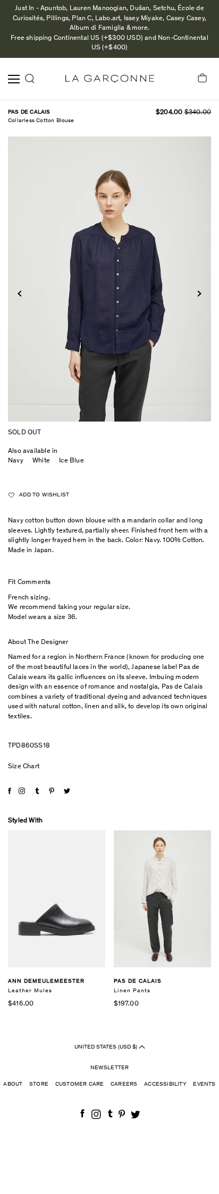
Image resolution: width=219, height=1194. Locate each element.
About (12, 1084)
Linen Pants (132, 991)
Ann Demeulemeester (46, 981)
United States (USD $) (106, 1047)
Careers (124, 1084)
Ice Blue (71, 461)
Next (198, 293)
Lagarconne (109, 79)
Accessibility (165, 1084)
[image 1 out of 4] (109, 279)
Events (204, 1084)
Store (38, 1084)
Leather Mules (30, 991)
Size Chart (23, 766)
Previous (20, 293)
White (41, 461)
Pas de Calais (29, 112)
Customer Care (79, 1084)
